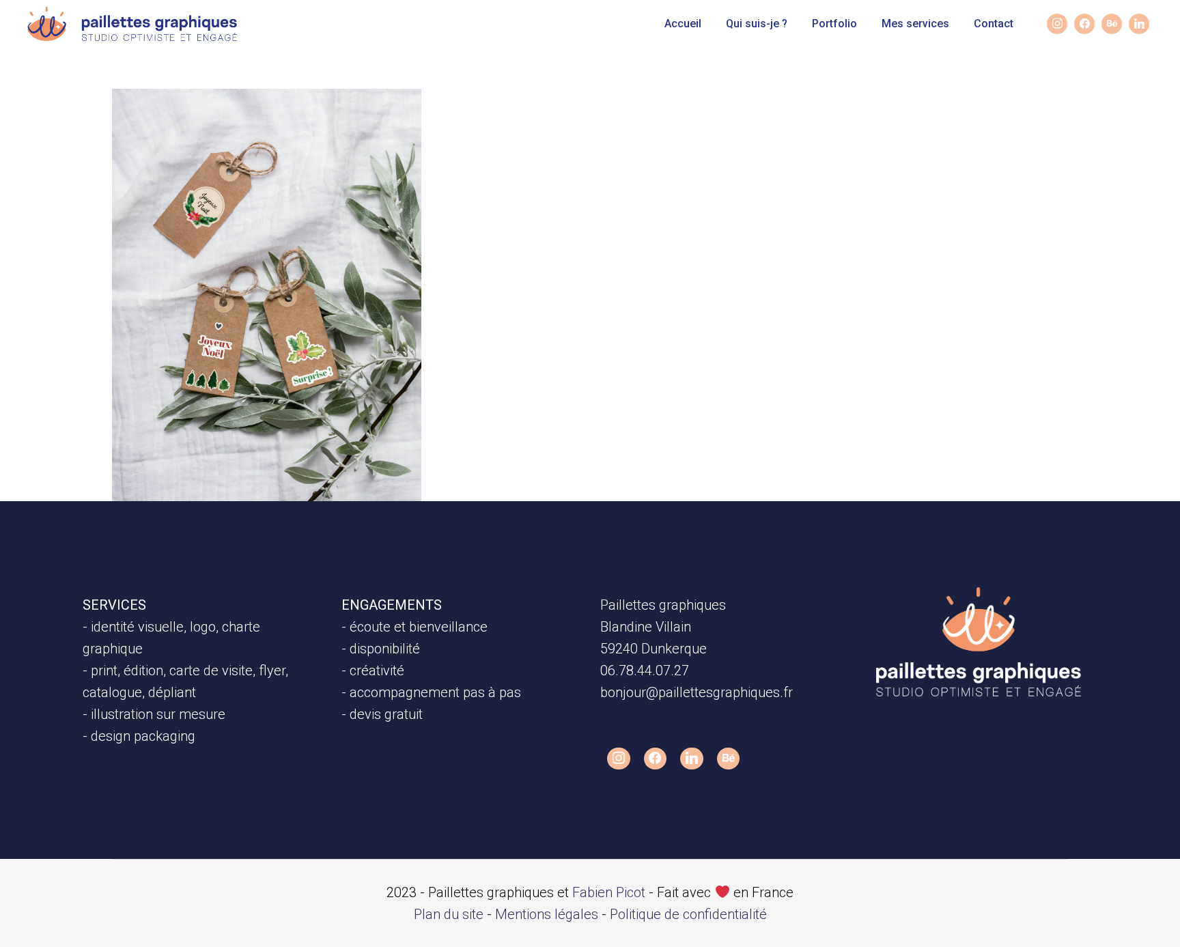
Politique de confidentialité (688, 914)
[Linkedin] (1139, 24)
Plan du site (448, 914)
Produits (231, 119)
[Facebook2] (1084, 24)
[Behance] (1111, 24)
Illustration (168, 119)
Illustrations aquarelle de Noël (251, 149)
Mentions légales (546, 914)
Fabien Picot (608, 892)
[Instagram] (1057, 24)
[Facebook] (655, 759)
